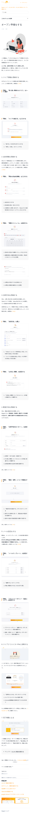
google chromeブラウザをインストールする (13, 794)
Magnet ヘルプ (5, 7)
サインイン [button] (24, 2)
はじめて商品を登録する (18, 751)
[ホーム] (6, 3)
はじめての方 (12, 7)
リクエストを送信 (21, 760)
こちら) (3, 169)
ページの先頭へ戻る (7, 766)
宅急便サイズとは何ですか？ (9, 788)
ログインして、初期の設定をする (10, 786)
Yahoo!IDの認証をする (7, 791)
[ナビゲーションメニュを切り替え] (20, 2)
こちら (19, 83)
